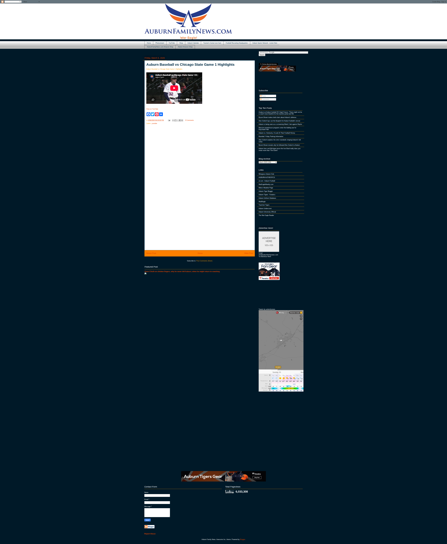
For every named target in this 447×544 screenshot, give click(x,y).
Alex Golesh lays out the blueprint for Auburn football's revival (279, 121)
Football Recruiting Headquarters (237, 43)
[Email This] (173, 120)
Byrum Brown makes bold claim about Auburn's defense (277, 117)
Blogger (242, 539)
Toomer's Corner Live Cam (212, 43)
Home (149, 43)
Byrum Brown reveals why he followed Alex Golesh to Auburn (279, 145)
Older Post (248, 253)
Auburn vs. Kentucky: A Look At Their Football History (277, 133)
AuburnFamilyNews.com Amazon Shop (160, 47)
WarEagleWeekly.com (266, 184)
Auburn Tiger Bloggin (266, 191)
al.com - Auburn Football (267, 181)
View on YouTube (152, 109)
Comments (265, 99)
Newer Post (151, 253)
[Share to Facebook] (180, 120)
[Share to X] (177, 120)
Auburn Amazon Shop (185, 47)
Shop (181, 43)
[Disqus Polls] (200, 157)
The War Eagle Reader (266, 215)
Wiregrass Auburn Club (266, 174)
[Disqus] (199, 217)
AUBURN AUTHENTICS (267, 177)
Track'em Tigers (264, 205)
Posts (263, 96)
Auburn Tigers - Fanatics (267, 194)
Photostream (160, 43)
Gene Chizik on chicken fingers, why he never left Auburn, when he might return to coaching (182, 271)
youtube (154, 123)
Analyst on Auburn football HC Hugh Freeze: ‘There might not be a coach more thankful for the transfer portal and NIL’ (280, 113)
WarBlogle (262, 201)
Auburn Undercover (265, 208)
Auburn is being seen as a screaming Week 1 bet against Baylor (280, 124)
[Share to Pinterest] (182, 120)
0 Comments (189, 120)
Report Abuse (150, 534)
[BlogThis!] (175, 120)
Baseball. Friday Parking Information (271, 136)
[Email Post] (169, 120)
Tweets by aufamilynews (267, 309)
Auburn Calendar (193, 43)
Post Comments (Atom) (204, 261)
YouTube (172, 43)
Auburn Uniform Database (267, 198)
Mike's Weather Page (266, 188)
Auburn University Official (267, 212)
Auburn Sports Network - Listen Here (264, 43)
